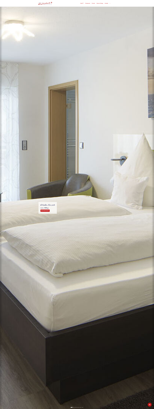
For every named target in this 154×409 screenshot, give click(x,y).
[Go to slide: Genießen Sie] (76, 407)
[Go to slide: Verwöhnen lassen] (82, 407)
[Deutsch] (111, 3)
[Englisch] (114, 3)
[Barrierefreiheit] (150, 405)
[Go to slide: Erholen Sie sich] (71, 407)
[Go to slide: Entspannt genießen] (80, 407)
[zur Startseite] (45, 3)
